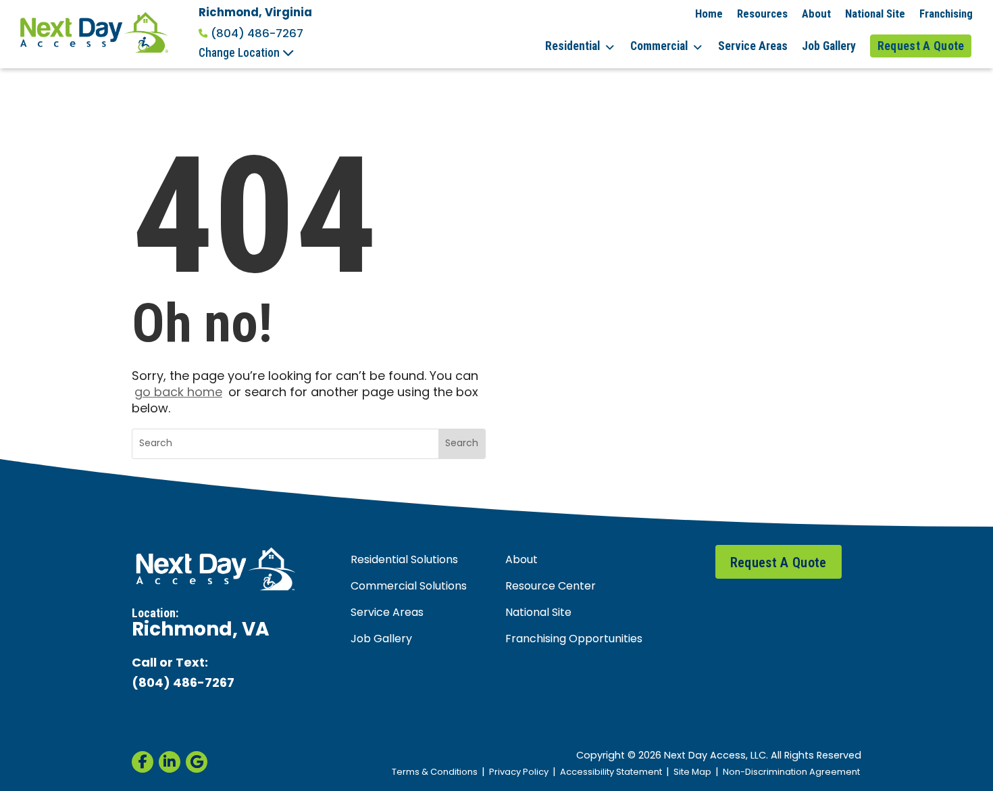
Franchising (946, 13)
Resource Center (550, 587)
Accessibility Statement (611, 772)
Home (709, 13)
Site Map (692, 772)
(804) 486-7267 (257, 34)
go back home (178, 393)
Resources (762, 13)
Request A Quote (921, 46)
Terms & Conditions (435, 772)
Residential (572, 46)
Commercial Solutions (409, 587)
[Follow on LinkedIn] (169, 762)
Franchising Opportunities (573, 639)
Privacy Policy (519, 772)
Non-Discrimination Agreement (791, 772)
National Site (875, 13)
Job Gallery (829, 46)
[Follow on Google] (196, 762)
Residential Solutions (404, 560)
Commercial (659, 46)
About (816, 13)
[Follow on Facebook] (142, 762)
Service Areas (753, 46)
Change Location (240, 52)
